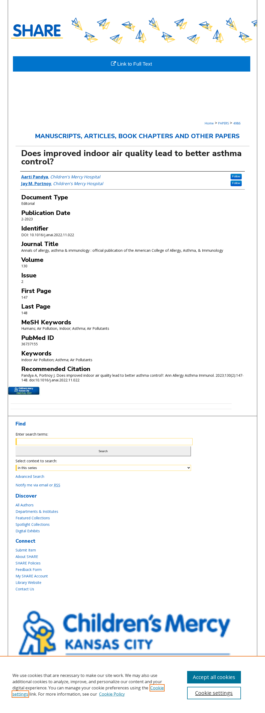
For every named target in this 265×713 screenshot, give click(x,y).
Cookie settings (214, 692)
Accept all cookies (214, 677)
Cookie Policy (112, 694)
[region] (132, 684)
